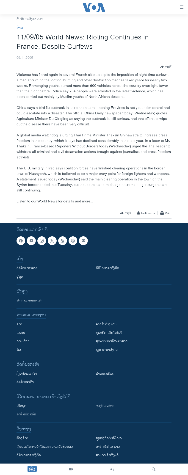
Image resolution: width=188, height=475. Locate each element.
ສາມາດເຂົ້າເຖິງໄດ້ (107, 455)
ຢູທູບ (20, 276)
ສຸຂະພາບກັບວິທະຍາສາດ (111, 341)
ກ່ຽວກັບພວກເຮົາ (27, 373)
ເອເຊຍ (21, 332)
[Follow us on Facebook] (21, 240)
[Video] (71, 469)
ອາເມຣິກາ (23, 341)
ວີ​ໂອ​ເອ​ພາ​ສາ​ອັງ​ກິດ (29, 455)
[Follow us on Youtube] (31, 240)
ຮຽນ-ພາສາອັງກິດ (107, 349)
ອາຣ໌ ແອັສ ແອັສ (26, 414)
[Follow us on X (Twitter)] (52, 240)
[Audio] (112, 469)
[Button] (165, 67)
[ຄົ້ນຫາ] (153, 469)
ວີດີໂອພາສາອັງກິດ (107, 268)
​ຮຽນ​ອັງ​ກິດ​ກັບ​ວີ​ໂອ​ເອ (109, 438)
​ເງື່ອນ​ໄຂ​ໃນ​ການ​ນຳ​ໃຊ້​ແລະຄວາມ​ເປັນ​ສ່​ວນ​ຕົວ (45, 446)
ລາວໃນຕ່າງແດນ (106, 324)
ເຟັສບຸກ (21, 405)
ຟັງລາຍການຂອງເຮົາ (29, 300)
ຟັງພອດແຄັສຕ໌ (105, 373)
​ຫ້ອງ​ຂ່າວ (22, 438)
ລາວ (19, 324)
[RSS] (62, 240)
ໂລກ (19, 349)
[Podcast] (73, 240)
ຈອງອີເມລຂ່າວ (105, 405)
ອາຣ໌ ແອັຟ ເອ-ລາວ (108, 446)
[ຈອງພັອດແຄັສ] (83, 240)
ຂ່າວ (20, 28)
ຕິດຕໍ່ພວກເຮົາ (25, 382)
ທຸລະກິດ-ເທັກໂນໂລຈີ (109, 332)
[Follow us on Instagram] (41, 240)
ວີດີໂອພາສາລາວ (27, 268)
